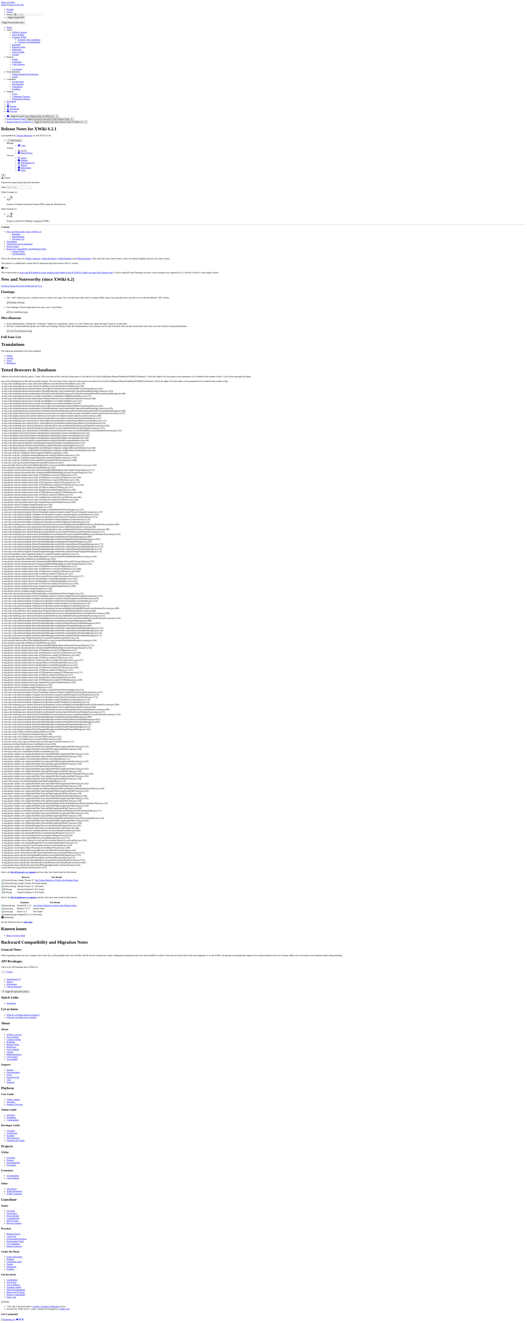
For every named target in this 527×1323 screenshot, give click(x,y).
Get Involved (17, 82)
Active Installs (18, 52)
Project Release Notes (16, 119)
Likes (23, 170)
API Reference (13, 1138)
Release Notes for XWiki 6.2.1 (20, 122)
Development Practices (16, 1239)
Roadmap (16, 44)
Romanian (11, 363)
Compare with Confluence (29, 40)
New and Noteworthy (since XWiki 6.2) (24, 232)
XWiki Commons (32, 258)
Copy (23, 145)
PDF (9, 199)
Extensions (17, 62)
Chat (9, 1080)
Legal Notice (12, 1057)
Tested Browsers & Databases (20, 244)
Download (11, 101)
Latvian (10, 358)
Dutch (9, 360)
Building (10, 1259)
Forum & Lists (13, 1077)
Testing (10, 1264)
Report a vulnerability (16, 1295)
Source (23, 158)
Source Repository (15, 1257)
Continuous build (14, 1262)
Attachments (13, 979)
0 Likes (9, 972)
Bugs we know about (16, 935)
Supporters (11, 1003)
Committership (13, 1218)
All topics (11, 1102)
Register (10, 9)
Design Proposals (14, 1246)
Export (23, 150)
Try (8, 104)
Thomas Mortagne (24, 135)
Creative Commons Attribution (45, 1306)
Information (25, 168)
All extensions (13, 1175)
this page (28, 922)
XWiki (15, 59)
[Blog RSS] (22, 1319)
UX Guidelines (13, 1244)
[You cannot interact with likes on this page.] (3, 972)
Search (9, 14)
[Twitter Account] (17, 1319)
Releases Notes (18, 47)
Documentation (13, 1072)
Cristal (15, 77)
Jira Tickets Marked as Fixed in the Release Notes (56, 880)
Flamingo (16, 234)
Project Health (13, 1216)
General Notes (18, 251)
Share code (11, 1297)
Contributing (12, 1280)
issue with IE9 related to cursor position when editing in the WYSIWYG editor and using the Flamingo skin (66, 272)
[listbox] (263, 206)
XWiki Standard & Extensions (25, 74)
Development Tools (15, 1241)
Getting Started (13, 1099)
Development (18, 84)
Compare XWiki (19, 37)
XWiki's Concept (19, 32)
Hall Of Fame (13, 1221)
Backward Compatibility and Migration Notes (26, 249)
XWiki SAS (64, 1309)
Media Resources (14, 1054)
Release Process (13, 1234)
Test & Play (12, 1282)
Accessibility (12, 1059)
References (17, 49)
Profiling (10, 1269)
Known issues (13, 246)
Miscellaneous (18, 236)
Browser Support (14, 1223)
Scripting (10, 1135)
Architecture (12, 1133)
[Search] (15, 14)
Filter (3, 187)
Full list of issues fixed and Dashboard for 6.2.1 (21, 286)
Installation (11, 1117)
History (23, 165)
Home (9, 27)
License (15, 54)
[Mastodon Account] (8, 1319)
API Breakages (18, 254)
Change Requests (14, 986)
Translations (17, 86)
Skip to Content (8, 2)
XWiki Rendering (49, 258)
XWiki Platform (65, 258)
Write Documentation (16, 1290)
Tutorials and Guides (16, 1140)
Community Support (21, 96)
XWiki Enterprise (83, 258)
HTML (10, 216)
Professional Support (21, 99)
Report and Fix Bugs (16, 1292)
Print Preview (26, 153)
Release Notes (13, 1044)
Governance (12, 1213)
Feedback (16, 89)
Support (10, 1070)
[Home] (8, 116)
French (10, 356)
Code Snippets (18, 64)
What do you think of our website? (22, 1017)
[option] (266, 201)
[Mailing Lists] (20, 1319)
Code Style (11, 1236)
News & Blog (18, 35)
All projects (17, 69)
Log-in (9, 12)
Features (10, 1160)
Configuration (13, 1120)
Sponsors (11, 1082)
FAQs (14, 94)
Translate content (14, 1287)
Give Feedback (13, 1285)
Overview (11, 1158)
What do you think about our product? (23, 1015)
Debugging (11, 1267)
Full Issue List (18, 239)
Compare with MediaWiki (29, 42)
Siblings (24, 160)
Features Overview (15, 1104)
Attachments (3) (27, 163)
